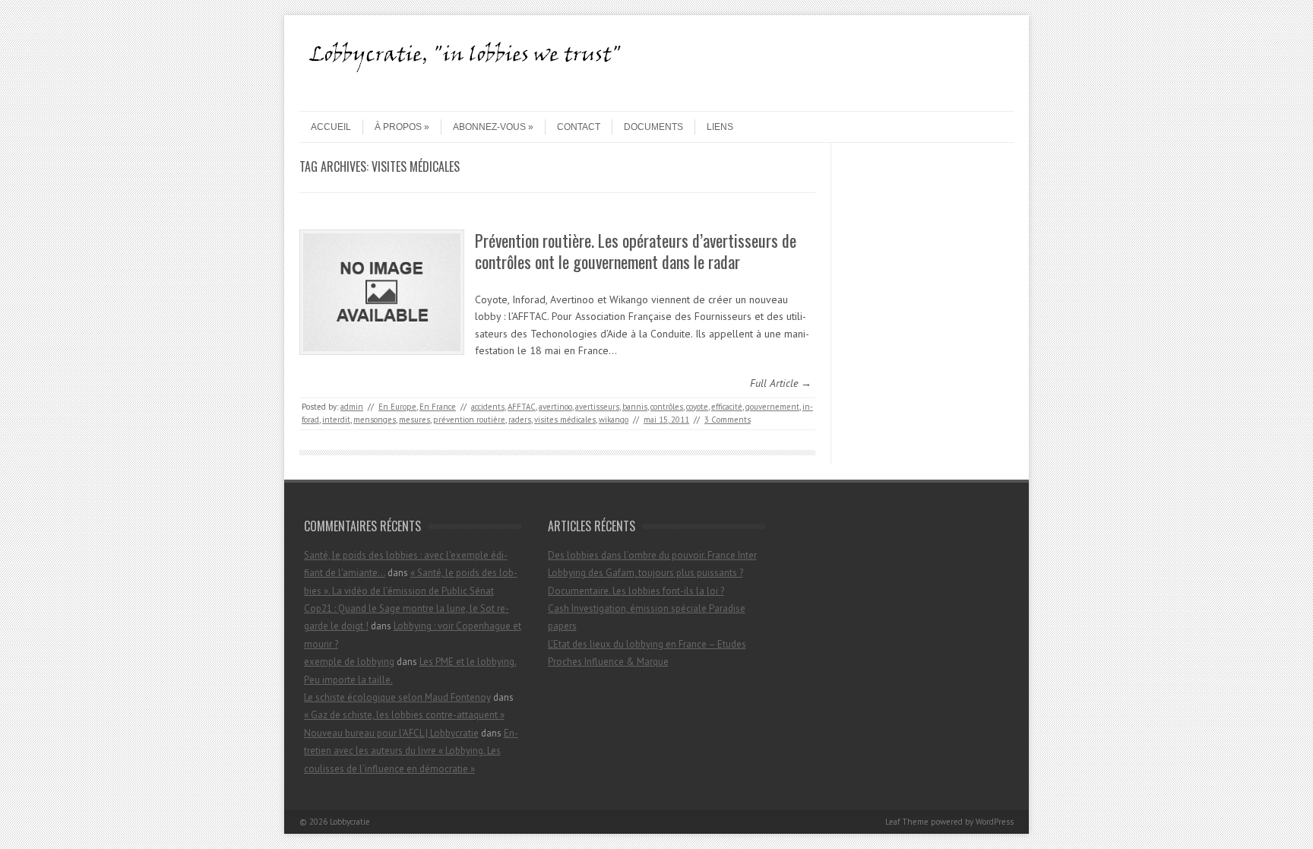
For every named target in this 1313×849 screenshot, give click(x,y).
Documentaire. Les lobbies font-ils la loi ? (636, 590)
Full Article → (781, 383)
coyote (697, 406)
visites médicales (565, 419)
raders (519, 419)
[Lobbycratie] (470, 98)
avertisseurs (597, 406)
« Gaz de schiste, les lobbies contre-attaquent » (404, 714)
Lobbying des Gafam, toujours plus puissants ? (645, 572)
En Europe (397, 406)
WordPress (995, 821)
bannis (634, 406)
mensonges (374, 419)
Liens (720, 127)
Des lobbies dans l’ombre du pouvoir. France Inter (652, 555)
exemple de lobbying (349, 661)
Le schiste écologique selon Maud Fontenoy (397, 697)
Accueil (331, 127)
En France (437, 406)
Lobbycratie (350, 821)
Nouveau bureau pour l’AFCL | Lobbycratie (391, 733)
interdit (336, 419)
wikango (613, 419)
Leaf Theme (907, 821)
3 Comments (727, 419)
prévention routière (469, 419)
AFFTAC (522, 406)
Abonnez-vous (489, 127)
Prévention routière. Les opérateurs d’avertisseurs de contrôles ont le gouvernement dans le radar (635, 251)
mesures (414, 419)
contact (578, 127)
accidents (488, 406)
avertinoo (555, 406)
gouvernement (772, 406)
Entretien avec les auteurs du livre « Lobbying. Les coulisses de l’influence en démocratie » (411, 751)
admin (351, 406)
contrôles (666, 406)
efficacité (726, 406)
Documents (653, 127)
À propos (398, 127)
